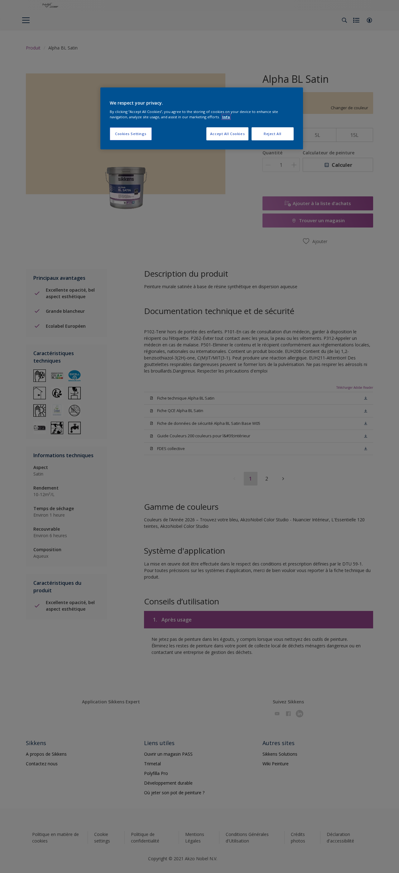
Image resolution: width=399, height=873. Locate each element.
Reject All (272, 133)
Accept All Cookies (227, 133)
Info (226, 117)
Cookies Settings (131, 133)
